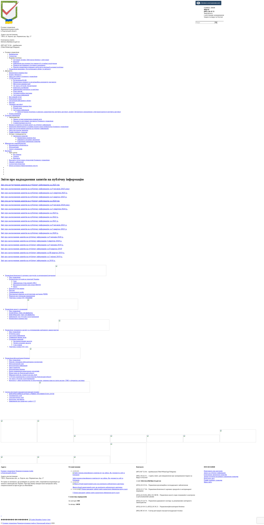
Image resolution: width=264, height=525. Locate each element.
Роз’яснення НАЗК (20, 80)
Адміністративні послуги (22, 123)
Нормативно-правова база (18, 73)
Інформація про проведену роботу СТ (22, 401)
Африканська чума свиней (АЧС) (25, 283)
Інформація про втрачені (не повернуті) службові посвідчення (35, 63)
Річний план (17, 108)
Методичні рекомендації (21, 84)
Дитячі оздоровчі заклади (22, 343)
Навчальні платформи (21, 87)
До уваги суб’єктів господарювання (21, 378)
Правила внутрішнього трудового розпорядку (29, 65)
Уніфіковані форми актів (17, 337)
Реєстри (12, 102)
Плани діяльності (15, 74)
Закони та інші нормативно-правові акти (27, 119)
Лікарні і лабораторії (16, 162)
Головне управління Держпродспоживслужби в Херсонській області (26, 523)
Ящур (15, 286)
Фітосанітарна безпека (17, 369)
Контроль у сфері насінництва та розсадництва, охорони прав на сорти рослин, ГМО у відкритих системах (47, 380)
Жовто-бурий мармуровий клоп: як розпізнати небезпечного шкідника (97, 487)
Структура (12, 56)
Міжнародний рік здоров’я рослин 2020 (23, 375)
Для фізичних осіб (15, 395)
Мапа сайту (208, 482)
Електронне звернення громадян (28, 141)
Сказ (14, 281)
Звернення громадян (20, 136)
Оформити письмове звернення (28, 139)
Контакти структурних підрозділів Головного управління (29, 160)
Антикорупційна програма (22, 93)
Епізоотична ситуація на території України (24, 279)
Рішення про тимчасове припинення (22, 296)
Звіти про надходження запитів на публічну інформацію (29, 128)
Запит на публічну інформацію (215, 473)
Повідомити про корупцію (213, 471)
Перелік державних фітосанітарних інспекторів (25, 362)
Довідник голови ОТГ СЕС (18, 347)
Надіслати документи (16, 399)
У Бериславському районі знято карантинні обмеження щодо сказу (96, 493)
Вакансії (16, 61)
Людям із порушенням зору (210, 3)
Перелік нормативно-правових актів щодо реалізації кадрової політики (38, 67)
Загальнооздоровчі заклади (22, 341)
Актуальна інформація (21, 95)
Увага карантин (14, 367)
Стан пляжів (17, 345)
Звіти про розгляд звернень (18, 130)
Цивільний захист (15, 99)
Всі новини (17, 154)
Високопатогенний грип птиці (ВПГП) (27, 285)
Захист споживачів (15, 149)
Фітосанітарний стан (16, 364)
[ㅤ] (5, 167)
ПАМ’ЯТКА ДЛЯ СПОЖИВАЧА (21, 313)
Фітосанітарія (14, 147)
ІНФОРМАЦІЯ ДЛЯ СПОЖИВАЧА (22, 315)
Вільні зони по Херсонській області (21, 373)
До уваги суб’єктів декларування (25, 86)
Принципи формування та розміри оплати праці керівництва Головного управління (38, 126)
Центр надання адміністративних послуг (23, 166)
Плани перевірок (15, 113)
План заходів (17, 91)
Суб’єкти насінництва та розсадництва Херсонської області (30, 377)
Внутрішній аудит (15, 97)
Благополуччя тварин (16, 288)
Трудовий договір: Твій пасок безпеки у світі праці (31, 60)
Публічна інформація (12, 115)
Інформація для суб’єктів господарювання (24, 317)
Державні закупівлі (16, 104)
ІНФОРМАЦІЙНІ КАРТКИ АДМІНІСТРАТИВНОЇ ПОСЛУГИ (31, 394)
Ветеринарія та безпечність (18, 145)
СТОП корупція (14, 78)
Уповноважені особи (16, 292)
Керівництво (13, 54)
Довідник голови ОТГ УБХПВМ (20, 298)
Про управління (14, 277)
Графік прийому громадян (18, 132)
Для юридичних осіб (16, 397)
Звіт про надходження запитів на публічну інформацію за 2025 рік (30, 185)
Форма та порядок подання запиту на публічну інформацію (30, 125)
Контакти (8, 151)
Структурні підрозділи (17, 164)
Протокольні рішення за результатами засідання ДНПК (28, 294)
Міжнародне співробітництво (15, 143)
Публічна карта (14, 334)
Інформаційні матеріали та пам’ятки (26, 89)
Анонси (16, 156)
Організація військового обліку (20, 100)
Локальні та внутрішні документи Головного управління (33, 121)
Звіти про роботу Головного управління (23, 76)
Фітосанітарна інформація (18, 365)
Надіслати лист (209, 478)
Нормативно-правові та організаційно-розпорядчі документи (34, 82)
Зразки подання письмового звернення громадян (221, 476)
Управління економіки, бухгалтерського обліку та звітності (30, 69)
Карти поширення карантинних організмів (24, 371)
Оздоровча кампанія (16, 339)
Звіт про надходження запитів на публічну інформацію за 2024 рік (30, 201)
